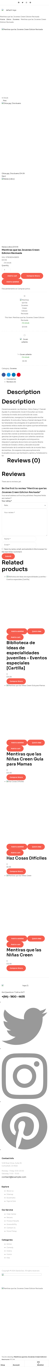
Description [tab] (23, 392)
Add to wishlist (12, 282)
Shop (3, 1365)
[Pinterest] (30, 2)
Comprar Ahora (33, 276)
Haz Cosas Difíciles (26, 858)
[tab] (26, 379)
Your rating (7, 501)
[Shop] (2, 1362)
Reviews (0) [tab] (23, 460)
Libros (8, 19)
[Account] (14, 1362)
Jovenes (16, 19)
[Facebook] (18, 2)
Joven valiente (26, 354)
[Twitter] (22, 2)
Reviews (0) (11, 382)
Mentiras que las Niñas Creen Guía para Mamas (24, 759)
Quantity (5, 265)
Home (2, 19)
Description (11, 379)
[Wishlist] (38, 1362)
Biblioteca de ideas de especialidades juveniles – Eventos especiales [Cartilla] (26, 655)
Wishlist (40, 1365)
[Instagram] (26, 2)
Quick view (36, 631)
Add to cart (12, 276)
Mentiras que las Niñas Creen (23, 952)
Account (16, 1365)
